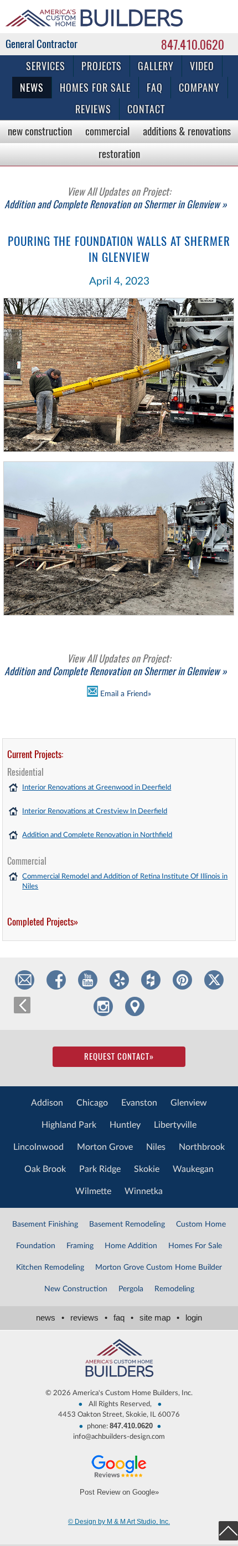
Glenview (188, 1102)
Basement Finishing (45, 1224)
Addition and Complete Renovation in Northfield (97, 835)
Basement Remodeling (127, 1224)
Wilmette (93, 1191)
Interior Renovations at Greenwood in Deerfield (96, 787)
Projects (101, 66)
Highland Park (69, 1125)
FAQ (155, 87)
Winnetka (144, 1191)
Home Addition (131, 1246)
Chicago (92, 1102)
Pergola (130, 1289)
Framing (80, 1246)
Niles (155, 1147)
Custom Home (201, 1224)
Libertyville (175, 1125)
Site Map (159, 1317)
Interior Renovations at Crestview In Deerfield (94, 811)
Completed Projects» (42, 921)
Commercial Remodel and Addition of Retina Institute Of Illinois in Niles (124, 881)
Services (45, 66)
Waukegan (193, 1169)
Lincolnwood (38, 1147)
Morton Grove (105, 1147)
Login (193, 1317)
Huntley (125, 1125)
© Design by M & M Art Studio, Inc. (119, 1522)
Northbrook (202, 1147)
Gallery (156, 66)
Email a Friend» (124, 694)
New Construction (40, 131)
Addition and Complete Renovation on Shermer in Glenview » (115, 198)
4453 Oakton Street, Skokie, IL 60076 (119, 1414)
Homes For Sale (195, 1246)
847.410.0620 (192, 44)
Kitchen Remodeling (50, 1267)
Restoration (119, 153)
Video (202, 66)
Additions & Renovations (187, 131)
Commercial (107, 131)
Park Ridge (100, 1169)
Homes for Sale (95, 87)
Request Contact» (119, 1056)
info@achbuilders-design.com (119, 1436)
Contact (146, 109)
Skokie (146, 1169)
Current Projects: (35, 754)
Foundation (35, 1246)
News (32, 87)
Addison (47, 1102)
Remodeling (174, 1289)
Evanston (139, 1102)
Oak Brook (45, 1169)
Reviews (93, 109)
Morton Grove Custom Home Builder (158, 1267)
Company (199, 87)
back (22, 1005)
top (228, 1530)
